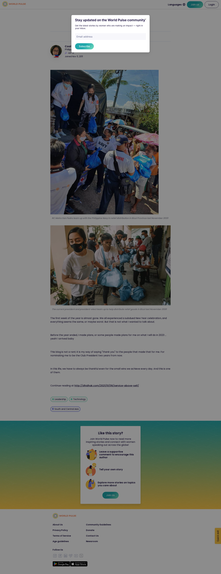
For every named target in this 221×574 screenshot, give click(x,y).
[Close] (145, 19)
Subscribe (84, 46)
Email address (84, 36)
